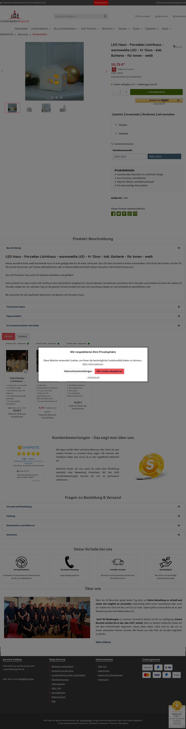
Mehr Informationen (93, 364)
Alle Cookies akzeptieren (109, 371)
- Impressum (93, 377)
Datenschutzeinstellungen (78, 371)
